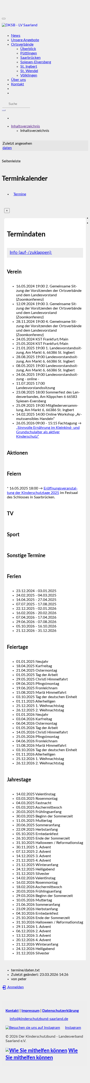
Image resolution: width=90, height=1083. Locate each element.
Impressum (30, 1011)
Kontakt (17, 84)
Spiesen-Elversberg (35, 62)
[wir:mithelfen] (36, 1050)
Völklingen (28, 75)
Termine (19, 194)
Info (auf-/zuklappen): (31, 252)
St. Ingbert (28, 66)
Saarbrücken (30, 58)
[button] (25, 126)
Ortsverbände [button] (22, 44)
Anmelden (15, 987)
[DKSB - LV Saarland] (45, 25)
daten (7, 148)
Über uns (18, 80)
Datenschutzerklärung (60, 1011)
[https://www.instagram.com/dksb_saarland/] (33, 1028)
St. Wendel (29, 71)
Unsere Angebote (25, 40)
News (15, 35)
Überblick (28, 49)
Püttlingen (28, 53)
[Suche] (4, 110)
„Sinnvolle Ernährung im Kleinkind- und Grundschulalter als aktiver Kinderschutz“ (48, 432)
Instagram (73, 1028)
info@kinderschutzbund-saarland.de (39, 1019)
